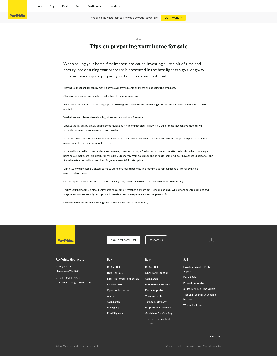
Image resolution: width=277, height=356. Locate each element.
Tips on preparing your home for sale (199, 297)
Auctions (112, 295)
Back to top (215, 336)
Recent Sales (190, 277)
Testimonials (96, 6)
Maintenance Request (157, 284)
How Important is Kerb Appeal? (196, 269)
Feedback (189, 346)
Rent (148, 259)
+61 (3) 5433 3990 (69, 277)
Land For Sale (114, 284)
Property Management (158, 307)
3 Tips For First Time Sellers (199, 288)
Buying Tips (114, 307)
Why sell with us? (193, 304)
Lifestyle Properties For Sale (123, 278)
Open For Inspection (118, 290)
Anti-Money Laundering (209, 346)
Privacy (168, 346)
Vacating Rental (154, 295)
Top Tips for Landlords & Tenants (159, 321)
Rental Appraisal (154, 290)
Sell (185, 259)
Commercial (114, 301)
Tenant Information (156, 301)
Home (38, 6)
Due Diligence (115, 313)
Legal (178, 346)
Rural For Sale (115, 272)
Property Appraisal (194, 282)
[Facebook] (211, 239)
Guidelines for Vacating (158, 313)
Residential (113, 266)
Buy (109, 259)
